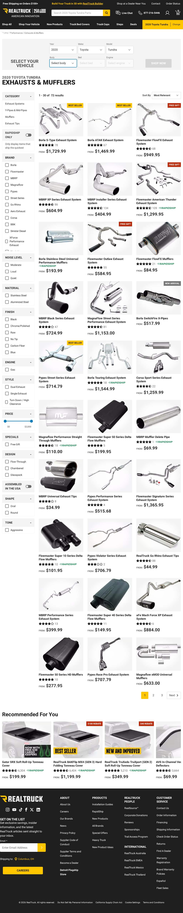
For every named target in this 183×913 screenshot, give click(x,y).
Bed (80, 57)
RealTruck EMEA (133, 860)
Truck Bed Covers (80, 24)
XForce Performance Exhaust (17, 241)
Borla (13, 165)
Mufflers (9, 116)
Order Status (173, 3)
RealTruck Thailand (134, 874)
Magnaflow (17, 184)
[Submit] (42, 847)
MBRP (14, 178)
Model (109, 44)
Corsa (14, 217)
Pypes (14, 191)
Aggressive (17, 530)
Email (3, 841)
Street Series (17, 198)
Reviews (128, 822)
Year (52, 44)
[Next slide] (177, 750)
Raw (13, 332)
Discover (7, 33)
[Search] (106, 13)
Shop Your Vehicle (29, 24)
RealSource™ (131, 808)
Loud (13, 271)
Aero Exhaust (18, 211)
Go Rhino (16, 204)
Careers (64, 811)
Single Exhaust (19, 393)
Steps (120, 24)
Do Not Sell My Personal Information (75, 902)
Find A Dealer (164, 850)
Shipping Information (168, 829)
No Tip (14, 339)
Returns (161, 843)
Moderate (16, 264)
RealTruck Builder (93, 3)
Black (14, 319)
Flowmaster (17, 171)
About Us (65, 804)
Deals (133, 24)
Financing (162, 822)
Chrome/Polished (20, 325)
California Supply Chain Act (109, 902)
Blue (13, 352)
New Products (55, 24)
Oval (13, 506)
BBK (13, 224)
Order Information (167, 815)
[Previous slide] (5, 750)
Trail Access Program (136, 836)
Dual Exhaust (18, 387)
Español (161, 880)
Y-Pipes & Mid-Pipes (16, 110)
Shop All (7, 24)
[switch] (18, 135)
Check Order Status (167, 836)
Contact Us (163, 808)
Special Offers (100, 832)
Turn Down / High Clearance (19, 402)
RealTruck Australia (135, 853)
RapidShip (97, 811)
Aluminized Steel (20, 302)
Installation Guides (102, 804)
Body (52, 57)
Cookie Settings (132, 902)
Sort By (146, 95)
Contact (155, 3)
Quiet (13, 278)
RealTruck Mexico (134, 867)
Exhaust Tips (12, 123)
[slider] (5, 421)
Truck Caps (103, 24)
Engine (109, 57)
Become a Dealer (69, 862)
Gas (13, 369)
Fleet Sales (162, 888)
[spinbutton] (8, 426)
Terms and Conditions (153, 902)
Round (14, 512)
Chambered (17, 468)
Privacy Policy (67, 832)
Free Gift (15, 444)
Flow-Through (18, 461)
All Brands (97, 825)
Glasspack (16, 474)
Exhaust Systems (14, 103)
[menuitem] (7, 24)
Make (80, 44)
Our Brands (66, 818)
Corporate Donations (136, 815)
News (63, 825)
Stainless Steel (18, 295)
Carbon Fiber (18, 345)
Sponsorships (132, 829)
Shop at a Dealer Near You (131, 3)
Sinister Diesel (18, 231)
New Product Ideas (102, 847)
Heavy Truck (99, 840)
